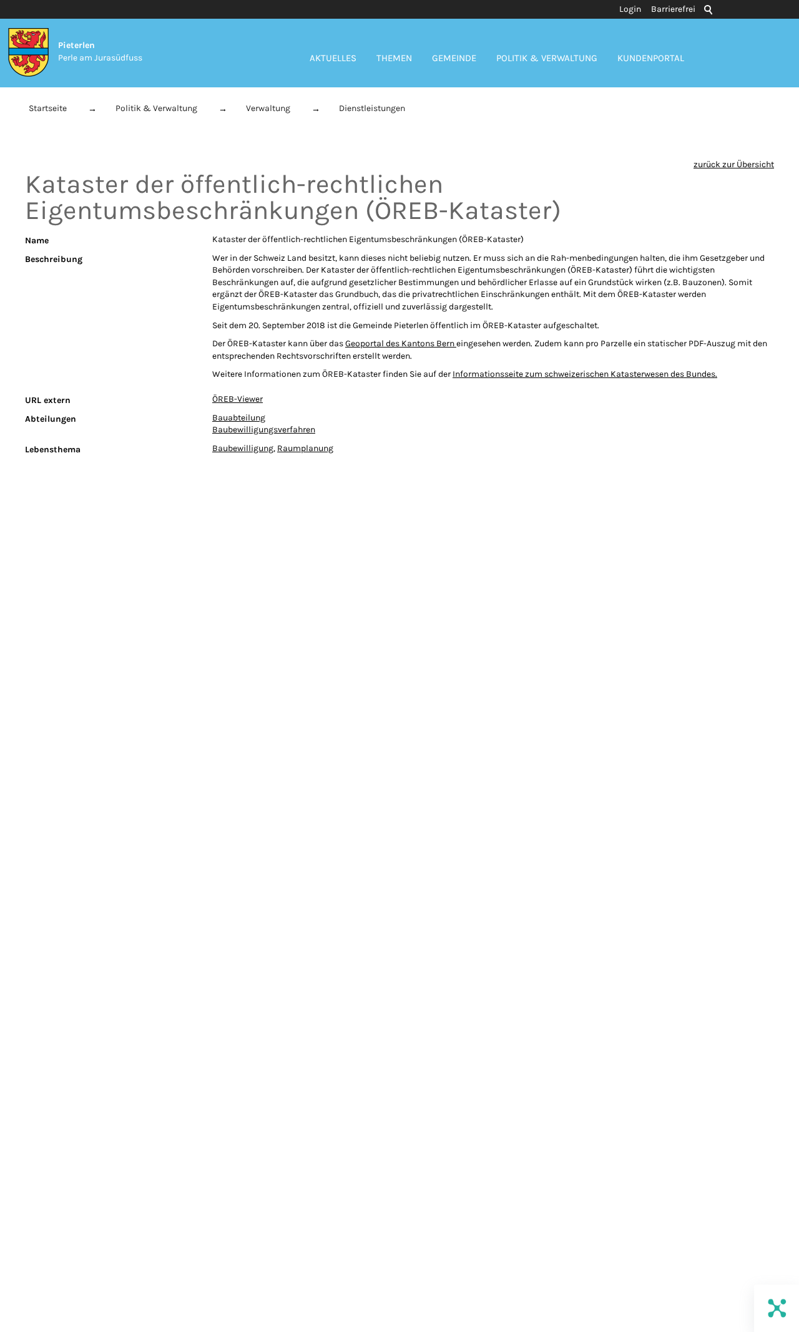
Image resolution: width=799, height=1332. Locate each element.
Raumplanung (305, 448)
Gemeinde (454, 58)
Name (37, 240)
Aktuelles (333, 58)
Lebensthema (53, 449)
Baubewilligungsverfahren (263, 429)
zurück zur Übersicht (734, 164)
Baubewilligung (242, 448)
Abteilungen (50, 419)
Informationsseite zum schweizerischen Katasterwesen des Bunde (582, 374)
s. (714, 374)
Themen (394, 58)
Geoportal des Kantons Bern (400, 343)
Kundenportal (650, 58)
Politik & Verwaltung (546, 58)
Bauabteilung (238, 417)
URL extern (48, 400)
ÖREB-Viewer (237, 399)
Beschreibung (53, 259)
